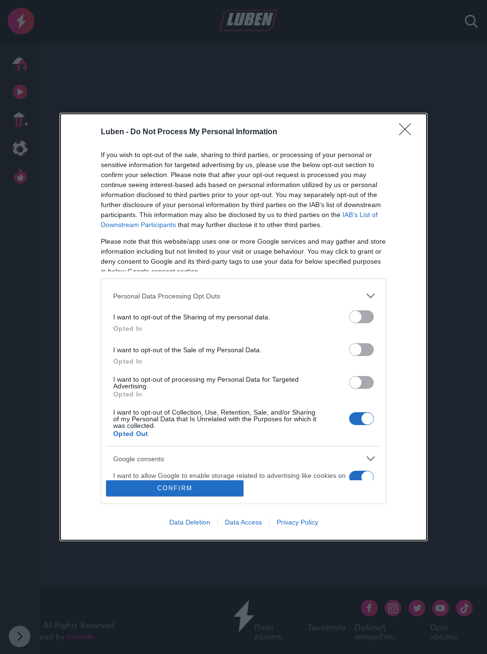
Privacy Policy (297, 522)
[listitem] (243, 296)
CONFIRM (175, 488)
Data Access (243, 522)
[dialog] (243, 327)
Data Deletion (189, 522)
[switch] (361, 316)
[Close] (408, 132)
